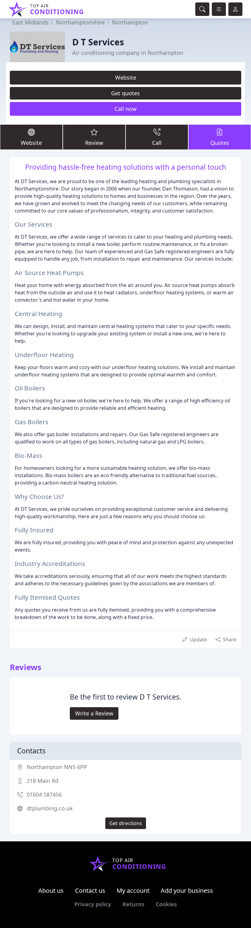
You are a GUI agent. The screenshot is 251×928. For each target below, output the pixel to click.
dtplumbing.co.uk (50, 808)
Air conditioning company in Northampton (127, 52)
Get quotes (125, 93)
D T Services (98, 42)
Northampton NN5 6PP (57, 767)
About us (51, 890)
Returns (133, 904)
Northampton (130, 22)
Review (94, 142)
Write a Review (94, 713)
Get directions (125, 823)
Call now (125, 108)
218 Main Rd (42, 780)
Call (157, 142)
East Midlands (30, 22)
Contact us (90, 890)
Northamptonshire (80, 22)
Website (125, 77)
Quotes (219, 142)
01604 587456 (44, 794)
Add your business (187, 890)
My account (133, 890)
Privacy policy (92, 904)
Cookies (166, 904)
